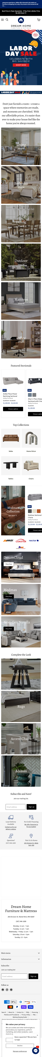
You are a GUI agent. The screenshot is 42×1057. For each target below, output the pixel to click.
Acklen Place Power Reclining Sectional (10, 395)
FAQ (34, 1015)
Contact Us (20, 1012)
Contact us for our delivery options (11, 828)
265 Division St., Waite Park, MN (31, 844)
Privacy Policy (26, 1015)
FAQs (27, 1012)
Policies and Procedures (11, 1015)
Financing (35, 1012)
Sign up (31, 807)
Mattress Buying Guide (20, 1017)
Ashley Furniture (8, 398)
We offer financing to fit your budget (31, 825)
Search (4, 1012)
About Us (11, 1012)
